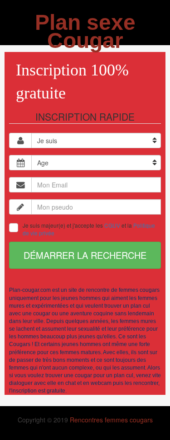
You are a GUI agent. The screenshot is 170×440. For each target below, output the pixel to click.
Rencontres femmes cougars (111, 419)
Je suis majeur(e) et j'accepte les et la (89, 229)
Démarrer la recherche (85, 255)
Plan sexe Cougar (85, 31)
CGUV (112, 225)
